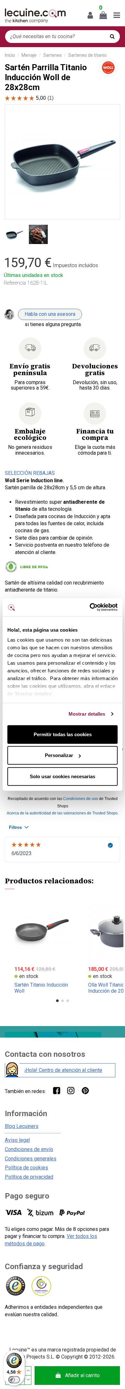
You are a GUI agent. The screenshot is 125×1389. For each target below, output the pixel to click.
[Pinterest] (85, 1090)
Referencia (15, 283)
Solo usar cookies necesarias (62, 776)
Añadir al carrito (82, 1375)
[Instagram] (71, 1090)
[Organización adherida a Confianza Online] (40, 1286)
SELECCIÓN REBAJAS (30, 473)
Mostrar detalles (87, 714)
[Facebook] (56, 1090)
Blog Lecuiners (21, 1126)
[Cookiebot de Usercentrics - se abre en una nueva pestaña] (90, 607)
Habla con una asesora (50, 314)
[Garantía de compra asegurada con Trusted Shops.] (15, 1286)
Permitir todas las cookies (63, 734)
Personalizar (59, 755)
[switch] (14, 1379)
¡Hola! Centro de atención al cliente (63, 1070)
